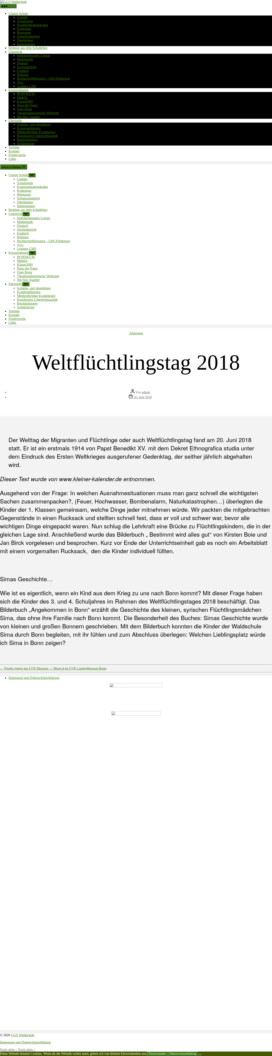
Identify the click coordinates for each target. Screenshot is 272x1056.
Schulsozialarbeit (28, 36)
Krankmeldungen (28, 128)
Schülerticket (25, 143)
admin (146, 392)
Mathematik (25, 59)
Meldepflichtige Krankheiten (36, 132)
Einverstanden (157, 1053)
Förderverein (17, 155)
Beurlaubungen (27, 139)
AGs (20, 82)
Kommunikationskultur (32, 25)
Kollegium (24, 29)
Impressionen (26, 44)
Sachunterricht (26, 67)
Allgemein (136, 333)
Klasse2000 (25, 101)
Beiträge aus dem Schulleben (27, 48)
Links (12, 159)
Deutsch (22, 63)
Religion (22, 74)
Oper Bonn (24, 109)
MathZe (22, 97)
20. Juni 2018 (142, 397)
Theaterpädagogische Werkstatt (38, 113)
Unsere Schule (18, 13)
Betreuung (24, 32)
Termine (14, 147)
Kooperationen (18, 90)
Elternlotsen (25, 40)
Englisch (23, 71)
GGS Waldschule (22, 1035)
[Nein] (199, 1054)
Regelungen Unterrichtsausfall (37, 136)
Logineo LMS (26, 86)
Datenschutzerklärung (183, 1053)
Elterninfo (15, 120)
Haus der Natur (27, 105)
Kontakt (13, 151)
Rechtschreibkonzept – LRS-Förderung (43, 78)
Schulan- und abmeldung (34, 124)
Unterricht (15, 52)
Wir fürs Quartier (28, 117)
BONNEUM (26, 94)
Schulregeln (25, 21)
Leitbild (22, 17)
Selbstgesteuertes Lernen (33, 55)
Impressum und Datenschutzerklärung (33, 678)
